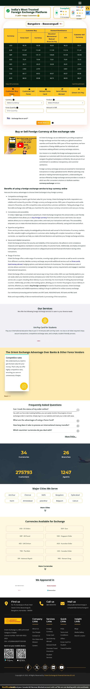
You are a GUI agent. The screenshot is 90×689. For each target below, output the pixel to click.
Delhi (44, 495)
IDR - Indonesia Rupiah (25, 559)
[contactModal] (48, 2)
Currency (9, 100)
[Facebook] (28, 667)
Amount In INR (51, 107)
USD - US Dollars (24, 529)
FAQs (62, 629)
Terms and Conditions (64, 633)
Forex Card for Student (65, 643)
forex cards (76, 261)
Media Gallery (79, 632)
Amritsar (12, 495)
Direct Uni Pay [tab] (78, 93)
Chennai (27, 495)
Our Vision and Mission (37, 640)
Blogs (76, 629)
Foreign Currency (49, 630)
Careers (35, 645)
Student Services (49, 656)
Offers (62, 638)
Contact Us (36, 636)
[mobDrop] (53, 2)
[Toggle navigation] (80, 3)
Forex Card (50, 635)
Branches (66, 457)
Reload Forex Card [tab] (45, 92)
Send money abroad (15, 264)
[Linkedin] (53, 667)
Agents (66, 477)
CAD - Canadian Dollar (64, 551)
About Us (35, 629)
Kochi (12, 501)
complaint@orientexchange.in (78, 608)
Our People (36, 632)
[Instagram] (45, 667)
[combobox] (45, 23)
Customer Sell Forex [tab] (28, 92)
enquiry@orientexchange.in (77, 605)
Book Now (42, 123)
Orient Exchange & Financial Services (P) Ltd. (59, 675)
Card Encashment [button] (78, 84)
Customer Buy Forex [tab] (12, 92)
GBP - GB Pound (25, 536)
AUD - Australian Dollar (64, 544)
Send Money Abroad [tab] (61, 92)
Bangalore (60, 495)
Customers (24, 477)
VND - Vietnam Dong (64, 559)
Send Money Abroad (50, 639)
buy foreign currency (39, 218)
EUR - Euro (64, 529)
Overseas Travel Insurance (51, 649)
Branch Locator (80, 636)
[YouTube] (61, 667)
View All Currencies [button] (12, 84)
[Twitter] (36, 667)
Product (49, 100)
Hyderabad (75, 495)
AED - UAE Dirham (25, 544)
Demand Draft (51, 645)
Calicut (75, 501)
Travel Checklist (65, 648)
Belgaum (59, 501)
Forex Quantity (11, 107)
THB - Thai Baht (25, 551)
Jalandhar (43, 501)
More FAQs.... (71, 437)
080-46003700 (51, 605)
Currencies (24, 457)
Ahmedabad (28, 501)
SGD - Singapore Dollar (64, 536)
